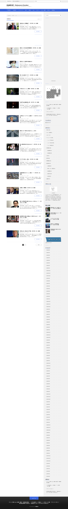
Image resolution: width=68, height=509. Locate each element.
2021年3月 (48, 417)
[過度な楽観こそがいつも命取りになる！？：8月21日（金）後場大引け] (47, 209)
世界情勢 (14, 10)
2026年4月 (48, 260)
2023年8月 (48, 342)
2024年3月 (48, 324)
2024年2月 (48, 327)
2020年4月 (48, 445)
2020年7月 (48, 437)
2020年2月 (48, 450)
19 (59, 93)
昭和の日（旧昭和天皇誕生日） (26, 61)
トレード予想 (49, 140)
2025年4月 (48, 291)
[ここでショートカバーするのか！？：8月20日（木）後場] (47, 220)
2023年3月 (48, 355)
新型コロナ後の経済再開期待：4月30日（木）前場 (30, 47)
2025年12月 (48, 270)
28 (49, 97)
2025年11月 (48, 273)
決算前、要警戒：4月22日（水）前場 (27, 187)
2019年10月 (48, 460)
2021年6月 (48, 409)
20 (47, 95)
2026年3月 (48, 262)
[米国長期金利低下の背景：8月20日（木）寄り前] (47, 231)
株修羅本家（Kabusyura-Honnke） (18, 5)
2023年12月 (48, 332)
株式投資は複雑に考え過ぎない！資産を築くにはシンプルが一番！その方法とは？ (34, 503)
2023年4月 (48, 352)
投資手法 (48, 173)
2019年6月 (48, 471)
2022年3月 (48, 386)
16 (53, 93)
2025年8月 (48, 280)
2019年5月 (48, 473)
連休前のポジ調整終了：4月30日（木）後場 (29, 23)
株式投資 (9, 10)
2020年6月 (48, 440)
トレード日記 (26, 49)
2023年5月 (48, 350)
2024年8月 (48, 311)
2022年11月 (48, 365)
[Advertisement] (24, 40)
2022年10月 (48, 368)
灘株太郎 (37, 506)
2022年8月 (48, 373)
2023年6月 (48, 347)
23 (53, 95)
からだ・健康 (43, 10)
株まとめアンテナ (48, 122)
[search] (60, 1)
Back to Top (34, 498)
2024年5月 (48, 319)
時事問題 (53, 10)
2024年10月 (48, 306)
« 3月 (47, 98)
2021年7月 (48, 406)
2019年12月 (48, 455)
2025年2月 (48, 296)
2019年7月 (48, 468)
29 (51, 97)
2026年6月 (48, 255)
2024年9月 (48, 309)
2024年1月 (48, 329)
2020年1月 (48, 453)
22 (51, 95)
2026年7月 (48, 252)
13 (47, 93)
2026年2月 (48, 265)
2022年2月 (48, 388)
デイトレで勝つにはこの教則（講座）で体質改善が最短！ (19, 502)
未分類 (48, 176)
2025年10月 (48, 275)
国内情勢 (48, 150)
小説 (33, 10)
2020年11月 (48, 427)
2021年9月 (48, 401)
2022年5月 (48, 381)
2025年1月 (48, 298)
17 (55, 93)
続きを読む (38, 31)
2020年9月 (48, 432)
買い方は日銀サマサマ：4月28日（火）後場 (29, 75)
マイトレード (20, 10)
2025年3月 (48, 293)
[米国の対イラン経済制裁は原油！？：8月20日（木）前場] (47, 225)
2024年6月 (48, 316)
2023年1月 (48, 360)
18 (57, 93)
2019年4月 (48, 476)
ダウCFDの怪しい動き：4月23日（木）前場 (29, 159)
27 (47, 97)
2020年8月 (48, 435)
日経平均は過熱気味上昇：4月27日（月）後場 (29, 102)
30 (53, 97)
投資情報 (48, 171)
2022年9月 (48, 370)
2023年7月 (48, 345)
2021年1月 (48, 422)
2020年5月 (48, 442)
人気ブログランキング (48, 242)
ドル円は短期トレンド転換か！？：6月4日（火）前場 (40, 502)
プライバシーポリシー (49, 111)
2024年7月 (48, 314)
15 (51, 93)
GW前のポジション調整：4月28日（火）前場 (29, 88)
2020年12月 (48, 424)
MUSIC (48, 10)
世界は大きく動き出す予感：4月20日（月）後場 (30, 231)
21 (49, 95)
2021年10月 (48, 399)
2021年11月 (48, 396)
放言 (26, 10)
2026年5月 (48, 257)
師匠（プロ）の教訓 (50, 168)
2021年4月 (48, 414)
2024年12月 (48, 301)
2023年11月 (48, 334)
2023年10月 (48, 337)
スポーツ (37, 10)
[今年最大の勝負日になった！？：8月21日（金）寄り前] (47, 215)
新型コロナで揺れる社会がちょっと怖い (28, 130)
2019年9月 (48, 463)
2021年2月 (48, 419)
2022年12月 (48, 363)
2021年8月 (48, 404)
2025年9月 (48, 278)
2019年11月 (48, 458)
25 (57, 95)
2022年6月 (48, 378)
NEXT (39, 244)
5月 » (49, 98)
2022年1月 (48, 391)
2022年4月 (48, 383)
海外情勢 (48, 153)
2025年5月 (48, 288)
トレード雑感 (49, 145)
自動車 (30, 10)
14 (49, 93)
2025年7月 (48, 283)
